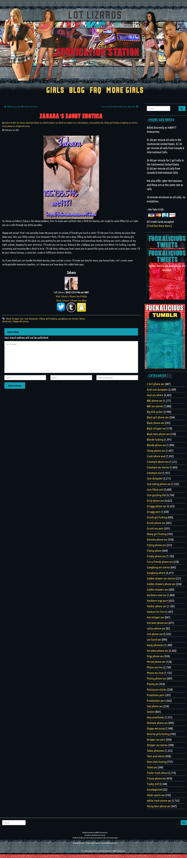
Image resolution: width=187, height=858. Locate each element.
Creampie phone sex (158, 461)
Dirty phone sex (155, 500)
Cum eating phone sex (159, 484)
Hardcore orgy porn (157, 600)
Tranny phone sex (156, 778)
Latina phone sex (156, 628)
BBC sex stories (19, 122)
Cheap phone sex (156, 450)
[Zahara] (71, 282)
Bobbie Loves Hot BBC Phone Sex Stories (22, 106)
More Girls (125, 90)
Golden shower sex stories (161, 578)
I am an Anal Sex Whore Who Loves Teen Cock (118, 106)
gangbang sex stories (68, 318)
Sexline (151, 711)
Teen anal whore (156, 756)
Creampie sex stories (158, 467)
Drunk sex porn (155, 528)
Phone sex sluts (155, 673)
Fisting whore (154, 550)
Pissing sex (153, 684)
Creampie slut (154, 473)
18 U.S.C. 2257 (88, 845)
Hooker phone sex (156, 606)
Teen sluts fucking (157, 761)
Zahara (7, 122)
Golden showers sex (157, 589)
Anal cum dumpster (157, 389)
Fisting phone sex (156, 545)
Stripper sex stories (157, 745)
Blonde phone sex (156, 445)
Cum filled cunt (155, 489)
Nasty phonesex (8, 126)
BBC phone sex (155, 400)
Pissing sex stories (157, 689)
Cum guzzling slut (96, 122)
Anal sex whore (155, 395)
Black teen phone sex (67, 122)
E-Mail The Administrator (73, 851)
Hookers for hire (156, 611)
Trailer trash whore (157, 773)
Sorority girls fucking (158, 734)
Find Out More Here (159, 225)
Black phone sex (155, 423)
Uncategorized (154, 789)
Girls (55, 90)
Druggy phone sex (156, 506)
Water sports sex (156, 795)
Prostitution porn (156, 700)
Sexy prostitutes (155, 717)
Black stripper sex (50, 122)
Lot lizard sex (154, 639)
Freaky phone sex (156, 556)
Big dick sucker (155, 411)
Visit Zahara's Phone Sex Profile (71, 296)
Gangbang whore (156, 573)
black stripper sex (14, 318)
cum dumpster (31, 318)
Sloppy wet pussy (23, 126)
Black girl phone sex (34, 122)
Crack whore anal (156, 456)
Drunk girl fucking (157, 517)
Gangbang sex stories (128, 122)
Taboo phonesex (155, 750)
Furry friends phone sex (160, 561)
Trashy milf (153, 784)
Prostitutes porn (156, 695)
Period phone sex (156, 661)
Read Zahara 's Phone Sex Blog (71, 300)
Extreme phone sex (157, 539)
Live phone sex (155, 634)
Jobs (109, 845)
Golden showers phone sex (161, 584)
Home (81, 845)
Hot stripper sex (155, 617)
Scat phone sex (155, 706)
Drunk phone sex (156, 523)
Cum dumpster (82, 122)
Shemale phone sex (157, 723)
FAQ (96, 90)
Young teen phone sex (159, 806)
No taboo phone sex (157, 650)
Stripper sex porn (156, 739)
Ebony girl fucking (111, 122)
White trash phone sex (159, 800)
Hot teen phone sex (157, 623)
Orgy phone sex (155, 656)
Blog (77, 90)
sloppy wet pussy (20, 321)
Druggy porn (154, 511)
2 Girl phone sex (155, 384)
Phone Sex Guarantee (100, 845)
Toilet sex (152, 767)
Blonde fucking (155, 439)
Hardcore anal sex (156, 595)
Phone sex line (155, 667)
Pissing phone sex (156, 678)
